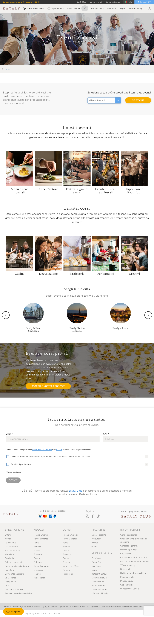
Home (7, 69)
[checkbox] (7, 456)
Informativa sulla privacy (42, 450)
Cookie (59, 450)
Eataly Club (75, 490)
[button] (149, 8)
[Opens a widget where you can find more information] (13, 611)
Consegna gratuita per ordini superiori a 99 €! (21, 2)
